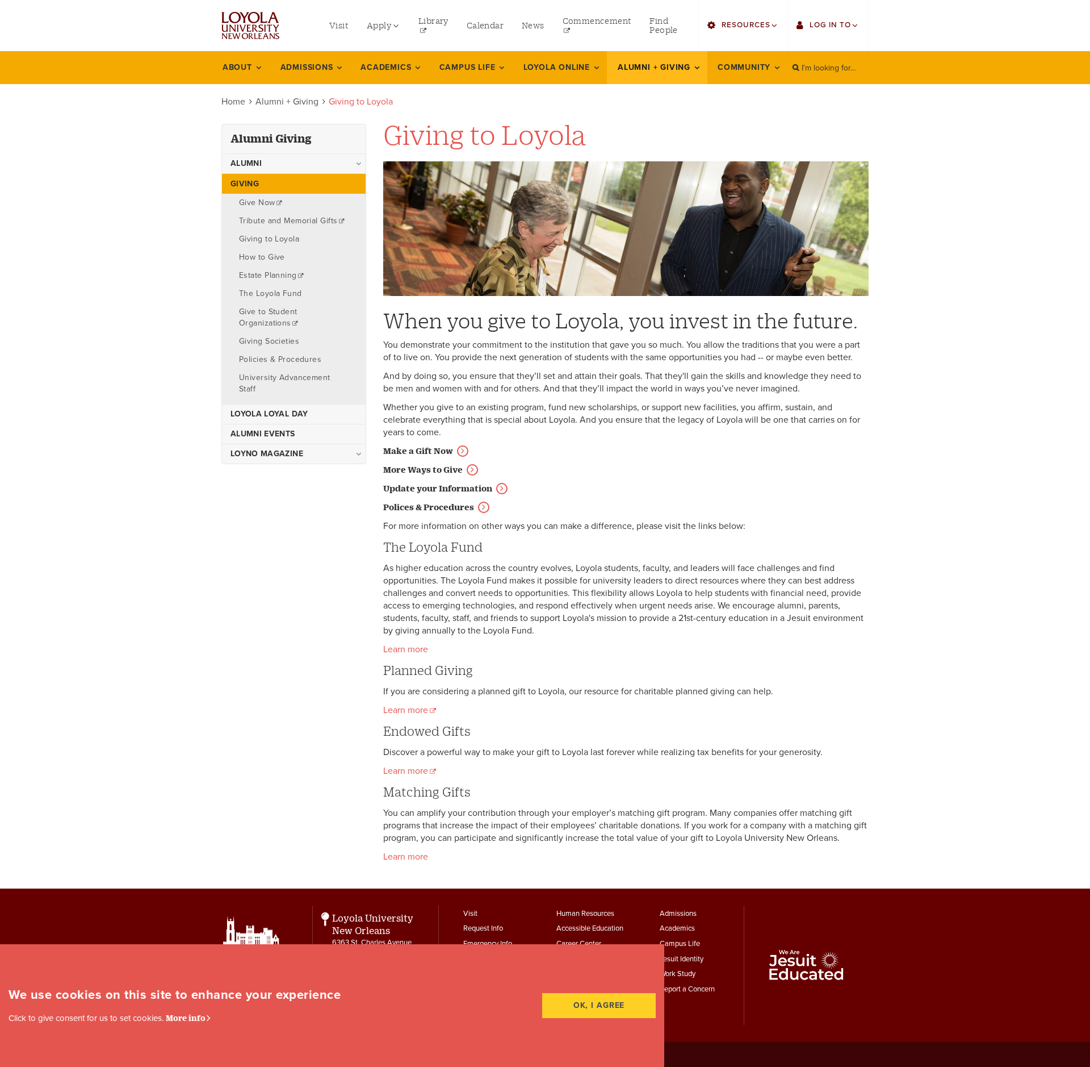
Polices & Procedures (428, 507)
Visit (470, 913)
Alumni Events (262, 434)
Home (233, 101)
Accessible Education (589, 928)
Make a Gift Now (418, 451)
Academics (677, 928)
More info (186, 1018)
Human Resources (585, 913)
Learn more (405, 649)
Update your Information (437, 488)
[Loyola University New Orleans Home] (250, 25)
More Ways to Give (423, 469)
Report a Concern (687, 989)
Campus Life (680, 943)
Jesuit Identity (681, 959)
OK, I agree (599, 1005)
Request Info (483, 928)
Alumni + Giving (286, 101)
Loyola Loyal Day (269, 414)
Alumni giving (271, 138)
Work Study (677, 973)
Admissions (678, 913)
